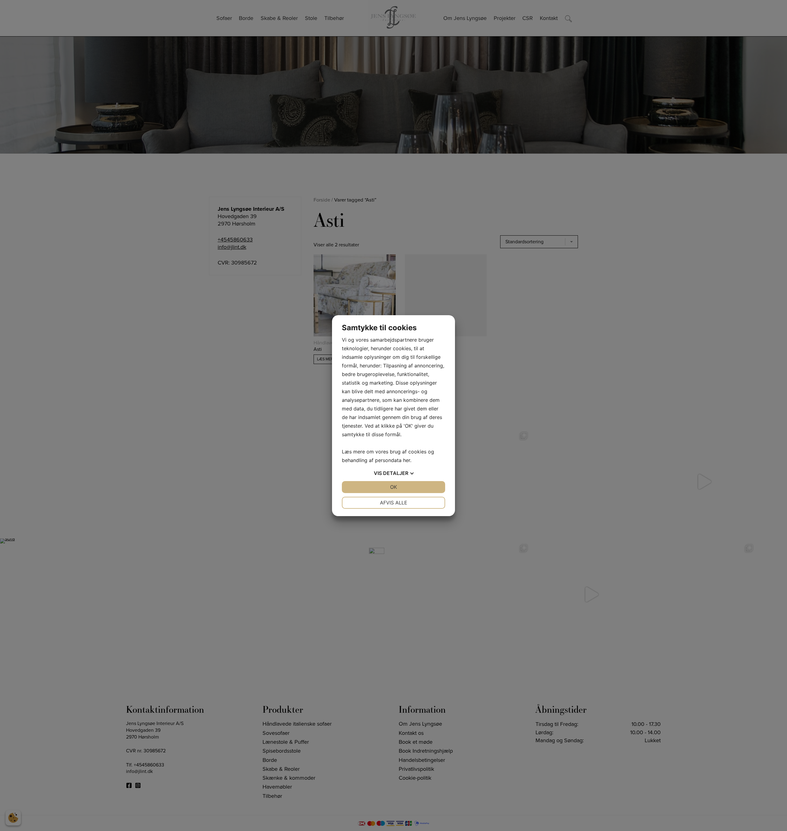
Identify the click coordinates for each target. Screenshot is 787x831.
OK (393, 487)
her (406, 460)
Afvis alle (393, 503)
